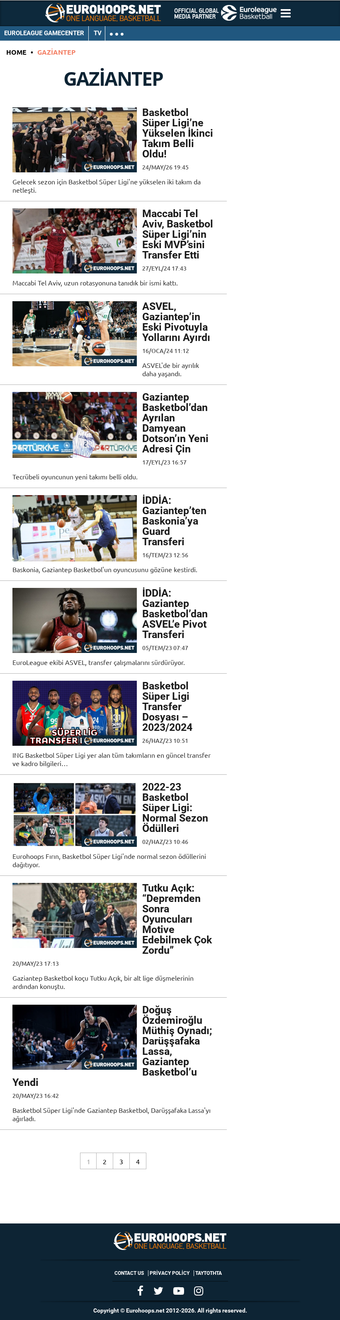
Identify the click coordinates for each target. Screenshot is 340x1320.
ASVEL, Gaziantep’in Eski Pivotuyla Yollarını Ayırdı (176, 321)
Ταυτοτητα (208, 1273)
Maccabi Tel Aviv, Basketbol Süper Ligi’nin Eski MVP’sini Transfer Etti (177, 234)
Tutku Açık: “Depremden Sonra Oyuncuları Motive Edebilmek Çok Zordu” (177, 919)
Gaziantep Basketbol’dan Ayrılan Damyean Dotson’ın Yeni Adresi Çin (175, 423)
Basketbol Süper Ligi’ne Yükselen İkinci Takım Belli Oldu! (177, 133)
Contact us (129, 1273)
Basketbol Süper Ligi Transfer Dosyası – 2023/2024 (167, 706)
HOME (16, 52)
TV (98, 33)
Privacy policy (169, 1273)
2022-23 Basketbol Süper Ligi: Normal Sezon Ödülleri (175, 807)
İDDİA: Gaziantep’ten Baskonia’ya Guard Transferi (174, 521)
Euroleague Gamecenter (44, 33)
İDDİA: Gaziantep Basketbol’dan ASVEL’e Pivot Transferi (175, 614)
